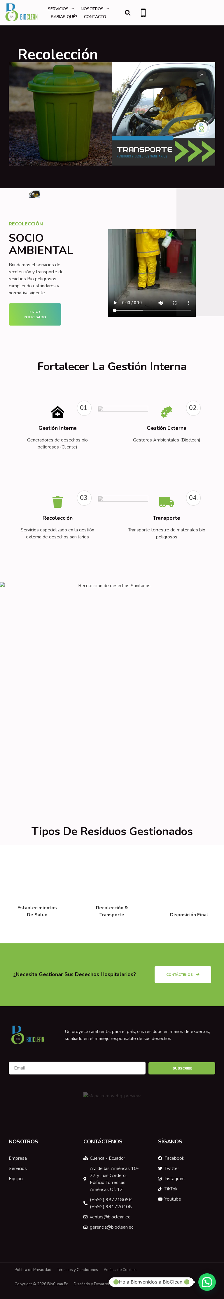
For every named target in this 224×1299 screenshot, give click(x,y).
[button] (127, 13)
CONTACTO (95, 17)
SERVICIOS (58, 9)
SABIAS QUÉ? (64, 17)
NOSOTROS (92, 9)
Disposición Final (189, 915)
